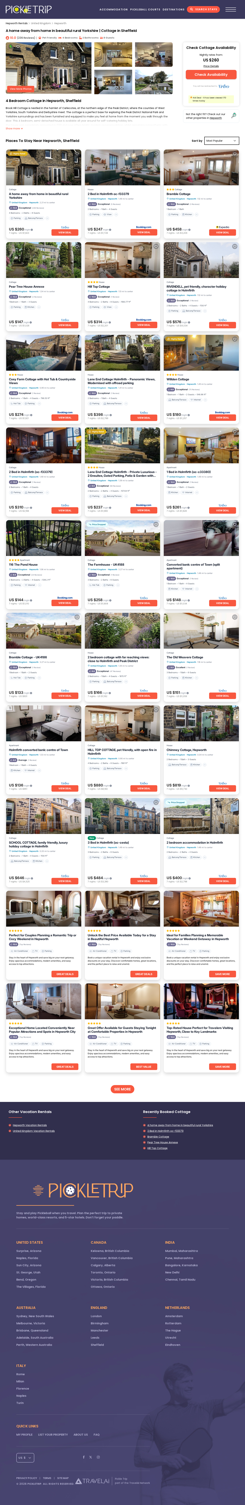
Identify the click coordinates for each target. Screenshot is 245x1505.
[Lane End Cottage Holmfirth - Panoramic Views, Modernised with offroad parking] (122, 353)
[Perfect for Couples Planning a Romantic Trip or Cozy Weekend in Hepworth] (43, 909)
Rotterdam (173, 1323)
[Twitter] (90, 1458)
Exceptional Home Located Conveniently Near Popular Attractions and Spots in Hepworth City (42, 1029)
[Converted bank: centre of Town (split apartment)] (201, 538)
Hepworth (60, 23)
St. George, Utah (28, 1272)
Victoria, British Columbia (109, 1280)
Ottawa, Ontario (103, 1287)
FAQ (97, 1435)
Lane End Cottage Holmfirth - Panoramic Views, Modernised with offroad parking (121, 381)
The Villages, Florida (31, 1287)
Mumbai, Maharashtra (181, 1251)
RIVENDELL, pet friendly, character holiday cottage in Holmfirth (197, 288)
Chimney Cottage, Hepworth (187, 750)
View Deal (64, 232)
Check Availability (211, 74)
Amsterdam (174, 1316)
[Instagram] (98, 1458)
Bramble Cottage (178, 194)
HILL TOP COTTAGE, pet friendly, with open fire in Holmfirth (122, 751)
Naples (21, 1396)
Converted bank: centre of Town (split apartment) (193, 566)
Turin (20, 1403)
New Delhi (172, 1272)
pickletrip (34, 1484)
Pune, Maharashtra (179, 1258)
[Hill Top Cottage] (122, 260)
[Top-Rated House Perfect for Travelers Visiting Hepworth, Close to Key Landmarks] (201, 1001)
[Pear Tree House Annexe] (43, 260)
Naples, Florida (27, 1258)
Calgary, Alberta (103, 1265)
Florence (22, 1389)
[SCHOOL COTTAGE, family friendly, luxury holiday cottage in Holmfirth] (43, 816)
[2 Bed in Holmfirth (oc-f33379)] (43, 445)
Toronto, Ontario (103, 1272)
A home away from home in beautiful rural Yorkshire (38, 195)
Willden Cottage (178, 379)
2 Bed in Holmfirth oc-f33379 (108, 194)
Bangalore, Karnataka (181, 1265)
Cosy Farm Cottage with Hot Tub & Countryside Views (42, 381)
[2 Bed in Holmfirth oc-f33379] (122, 167)
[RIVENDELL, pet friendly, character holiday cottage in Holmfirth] (201, 260)
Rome (20, 1374)
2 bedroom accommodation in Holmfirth (195, 842)
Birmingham (100, 1323)
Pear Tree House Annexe (26, 286)
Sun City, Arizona (28, 1265)
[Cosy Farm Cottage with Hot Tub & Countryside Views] (43, 353)
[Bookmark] (18, 46)
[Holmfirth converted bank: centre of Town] (43, 723)
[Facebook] (83, 1458)
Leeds (95, 1338)
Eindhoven (172, 1345)
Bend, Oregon (26, 1280)
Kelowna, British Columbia (110, 1251)
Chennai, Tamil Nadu (180, 1280)
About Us (81, 1435)
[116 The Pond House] (43, 538)
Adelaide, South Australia (34, 1338)
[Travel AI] (92, 1481)
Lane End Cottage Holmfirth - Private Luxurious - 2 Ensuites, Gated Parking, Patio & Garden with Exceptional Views (122, 474)
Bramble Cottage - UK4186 (28, 657)
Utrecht (170, 1338)
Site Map (63, 1478)
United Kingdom (41, 23)
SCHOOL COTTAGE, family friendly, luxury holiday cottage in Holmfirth (38, 844)
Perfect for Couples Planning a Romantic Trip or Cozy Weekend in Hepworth (42, 937)
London (96, 1316)
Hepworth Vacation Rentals (30, 1125)
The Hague (173, 1330)
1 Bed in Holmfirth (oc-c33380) (189, 472)
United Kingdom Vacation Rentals (34, 1131)
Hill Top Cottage (99, 286)
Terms (47, 1478)
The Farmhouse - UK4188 (106, 564)
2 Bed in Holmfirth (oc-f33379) (31, 472)
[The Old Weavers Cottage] (201, 631)
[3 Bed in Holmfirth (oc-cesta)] (122, 816)
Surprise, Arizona (28, 1251)
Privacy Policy (26, 1478)
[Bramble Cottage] (201, 167)
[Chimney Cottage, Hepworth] (201, 723)
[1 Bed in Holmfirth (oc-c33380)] (201, 445)
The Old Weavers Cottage (185, 657)
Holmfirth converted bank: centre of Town (38, 750)
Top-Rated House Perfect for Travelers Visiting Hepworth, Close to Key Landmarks (200, 1029)
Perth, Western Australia (34, 1345)
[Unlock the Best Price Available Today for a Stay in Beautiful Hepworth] (122, 909)
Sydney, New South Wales (35, 1316)
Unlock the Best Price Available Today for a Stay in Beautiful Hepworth (122, 937)
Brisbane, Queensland (32, 1330)
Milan (20, 1381)
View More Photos (21, 89)
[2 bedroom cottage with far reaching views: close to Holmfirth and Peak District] (122, 631)
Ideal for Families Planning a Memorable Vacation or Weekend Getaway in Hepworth (198, 937)
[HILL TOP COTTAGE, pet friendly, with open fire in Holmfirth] (122, 723)
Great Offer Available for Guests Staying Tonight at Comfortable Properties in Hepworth (122, 1029)
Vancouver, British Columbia (112, 1258)
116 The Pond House (23, 564)
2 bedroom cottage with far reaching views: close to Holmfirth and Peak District (118, 659)
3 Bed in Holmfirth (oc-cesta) (108, 842)
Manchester (99, 1330)
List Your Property (53, 1435)
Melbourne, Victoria (30, 1323)
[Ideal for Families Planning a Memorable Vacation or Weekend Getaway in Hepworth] (201, 909)
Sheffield (97, 1345)
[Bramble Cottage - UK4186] (43, 631)
